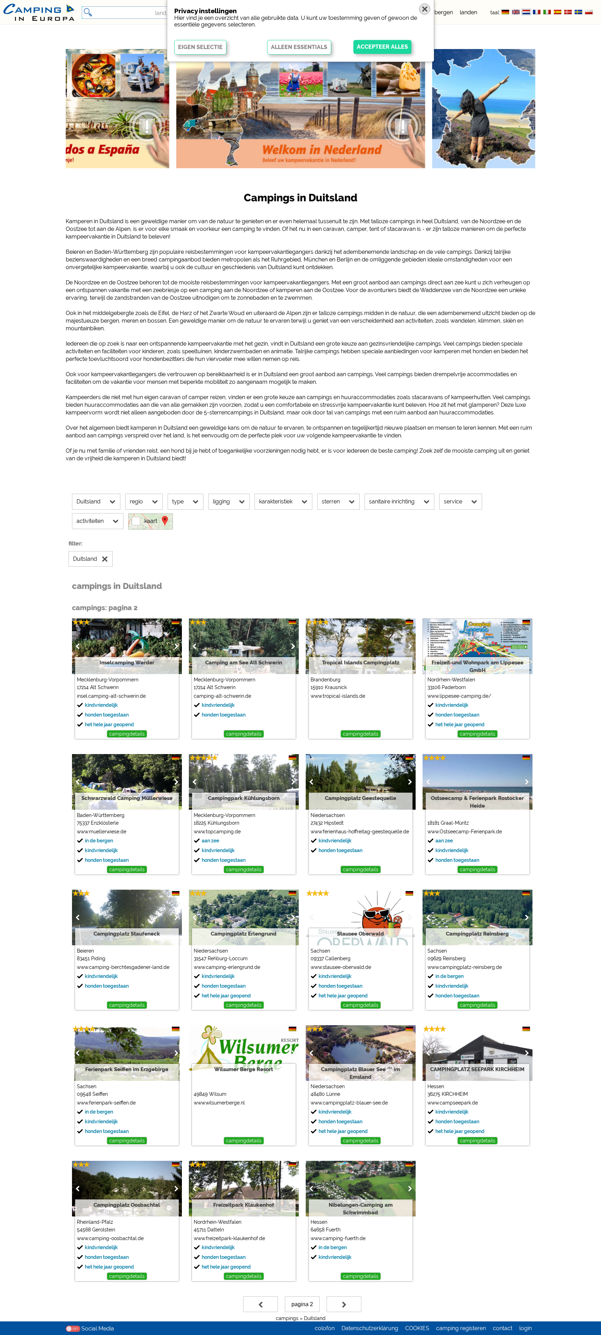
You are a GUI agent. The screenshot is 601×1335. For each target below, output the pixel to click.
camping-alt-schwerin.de (222, 696)
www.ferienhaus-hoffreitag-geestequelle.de (360, 831)
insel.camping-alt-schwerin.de (111, 696)
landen (468, 12)
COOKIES (417, 1328)
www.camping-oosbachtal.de (110, 1238)
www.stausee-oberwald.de (341, 967)
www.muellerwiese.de (101, 831)
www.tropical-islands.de (338, 696)
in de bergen (437, 12)
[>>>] (344, 1304)
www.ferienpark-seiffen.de (106, 1103)
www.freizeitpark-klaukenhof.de (229, 1238)
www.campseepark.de (452, 1103)
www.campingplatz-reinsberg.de (464, 967)
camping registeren (461, 1328)
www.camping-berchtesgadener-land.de (123, 967)
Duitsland (315, 1318)
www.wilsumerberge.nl (219, 1103)
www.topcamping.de (217, 831)
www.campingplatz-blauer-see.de (349, 1103)
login (525, 1328)
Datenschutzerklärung (370, 1328)
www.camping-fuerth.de (338, 1238)
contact (502, 1328)
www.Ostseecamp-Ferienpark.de (464, 831)
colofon (325, 1328)
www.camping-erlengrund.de (227, 967)
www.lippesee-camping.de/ (459, 696)
